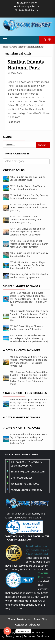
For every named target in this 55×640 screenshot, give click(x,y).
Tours (37, 619)
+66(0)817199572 (28, 3)
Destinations (24, 619)
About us (34, 625)
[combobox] (26, 161)
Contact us (21, 625)
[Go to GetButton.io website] (7, 637)
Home (6, 47)
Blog (44, 619)
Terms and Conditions (36, 636)
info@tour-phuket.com (28, 6)
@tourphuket (24, 478)
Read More (14, 122)
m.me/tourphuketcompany (26, 490)
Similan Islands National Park (26, 65)
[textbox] (26, 161)
